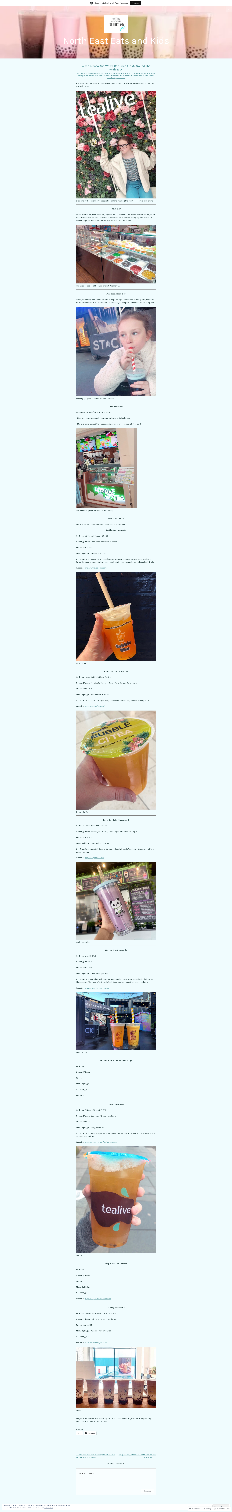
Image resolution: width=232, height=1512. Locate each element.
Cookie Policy (48, 1508)
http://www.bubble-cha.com (95, 568)
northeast (128, 76)
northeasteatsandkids (95, 73)
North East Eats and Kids (116, 40)
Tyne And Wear (120, 78)
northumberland (148, 76)
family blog (140, 73)
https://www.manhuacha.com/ (97, 988)
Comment (147, 1491)
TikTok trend (111, 78)
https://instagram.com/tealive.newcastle (101, 1142)
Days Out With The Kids (128, 73)
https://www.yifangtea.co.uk (96, 1342)
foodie (153, 73)
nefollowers (90, 76)
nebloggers (82, 76)
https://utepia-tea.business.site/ (98, 1298)
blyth (106, 73)
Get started (135, 3)
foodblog (147, 73)
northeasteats (137, 76)
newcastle (98, 76)
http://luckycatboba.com (94, 858)
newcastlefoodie (119, 76)
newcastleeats (108, 76)
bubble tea (116, 73)
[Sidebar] (229, 9)
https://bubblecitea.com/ (94, 706)
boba (110, 73)
